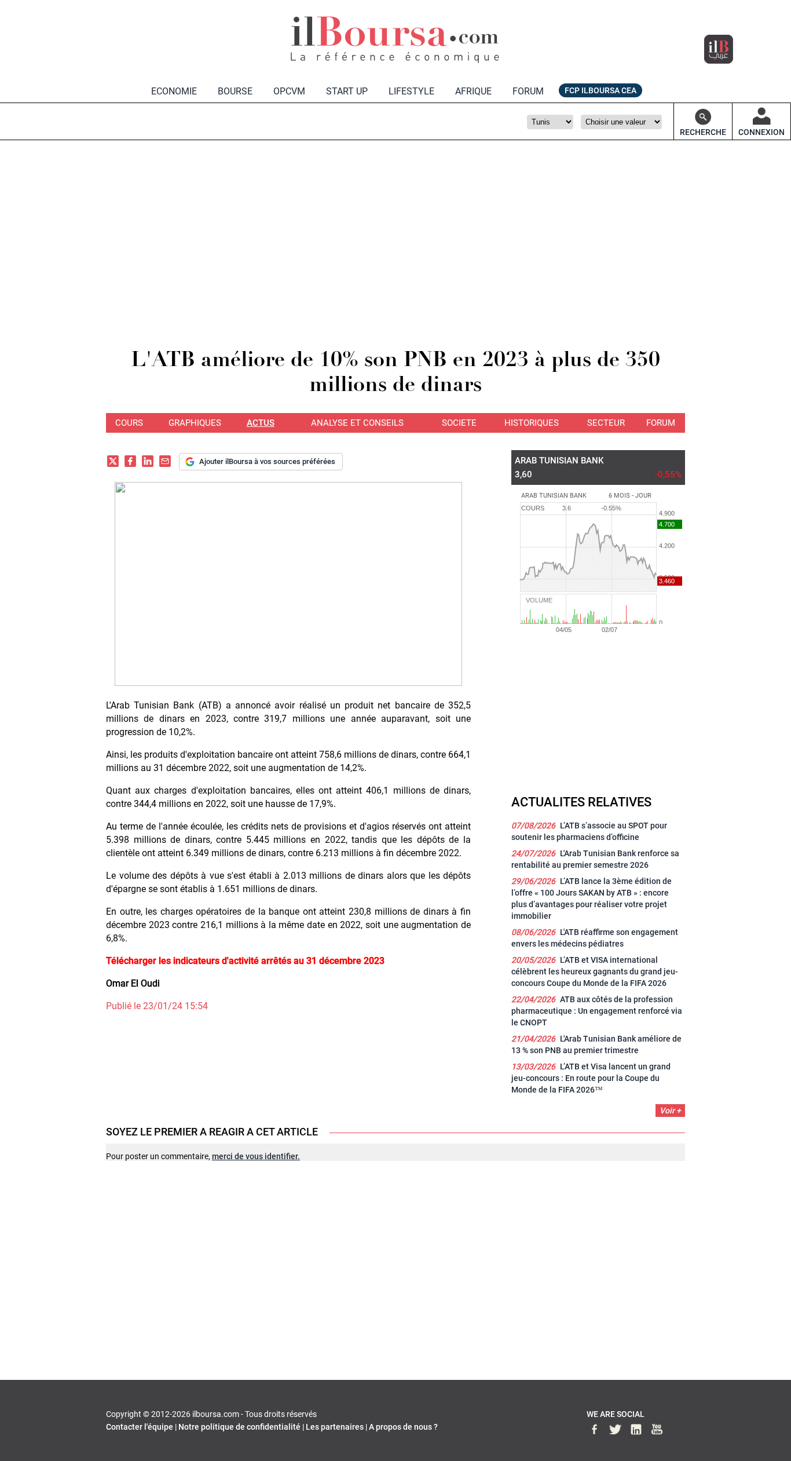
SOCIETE (459, 423)
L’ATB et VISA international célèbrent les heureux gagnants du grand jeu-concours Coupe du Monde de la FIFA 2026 (594, 971)
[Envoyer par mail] (165, 463)
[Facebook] (130, 463)
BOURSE (235, 91)
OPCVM (289, 91)
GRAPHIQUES (195, 423)
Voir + (670, 1110)
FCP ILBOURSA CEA (600, 90)
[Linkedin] (148, 463)
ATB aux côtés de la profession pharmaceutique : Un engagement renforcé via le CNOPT (596, 1011)
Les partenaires (335, 1426)
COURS (129, 423)
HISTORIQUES (531, 423)
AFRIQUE (473, 91)
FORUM (528, 91)
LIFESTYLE (411, 91)
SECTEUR (606, 423)
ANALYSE (357, 423)
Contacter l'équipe (139, 1426)
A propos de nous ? (403, 1426)
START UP (347, 91)
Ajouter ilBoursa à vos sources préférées (267, 461)
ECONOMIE (174, 91)
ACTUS (260, 423)
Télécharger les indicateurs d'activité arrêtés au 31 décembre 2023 (245, 960)
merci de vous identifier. (256, 1156)
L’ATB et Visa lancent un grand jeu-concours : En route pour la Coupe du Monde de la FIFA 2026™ (591, 1078)
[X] (113, 463)
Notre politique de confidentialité (239, 1426)
